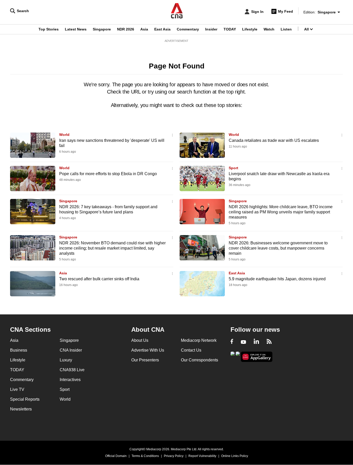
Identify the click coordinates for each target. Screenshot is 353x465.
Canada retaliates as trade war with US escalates (274, 140)
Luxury (66, 360)
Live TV (17, 389)
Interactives (70, 379)
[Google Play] (233, 356)
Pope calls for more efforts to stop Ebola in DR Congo (108, 174)
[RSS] (269, 342)
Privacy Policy (173, 456)
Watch (269, 29)
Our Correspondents (199, 360)
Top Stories (49, 29)
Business (18, 350)
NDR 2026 (125, 29)
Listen (286, 29)
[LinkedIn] (256, 342)
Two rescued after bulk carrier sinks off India (99, 279)
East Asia (162, 29)
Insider (211, 29)
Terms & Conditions (145, 456)
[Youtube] (243, 342)
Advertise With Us (147, 350)
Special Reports (25, 399)
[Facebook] (232, 342)
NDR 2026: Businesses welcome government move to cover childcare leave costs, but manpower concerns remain (278, 248)
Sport (233, 168)
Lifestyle (249, 29)
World (64, 135)
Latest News (76, 29)
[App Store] (238, 356)
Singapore (102, 29)
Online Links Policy (234, 456)
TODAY (230, 29)
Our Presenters (145, 360)
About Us (139, 340)
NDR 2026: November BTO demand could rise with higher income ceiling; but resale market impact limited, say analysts (112, 248)
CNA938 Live (72, 370)
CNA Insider (71, 350)
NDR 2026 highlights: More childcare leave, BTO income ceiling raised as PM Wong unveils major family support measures (281, 212)
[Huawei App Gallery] (256, 357)
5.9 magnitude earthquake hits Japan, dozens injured (277, 279)
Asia (144, 29)
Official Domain (116, 456)
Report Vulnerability (202, 456)
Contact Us (191, 350)
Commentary (188, 29)
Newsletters (21, 409)
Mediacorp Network (199, 340)
